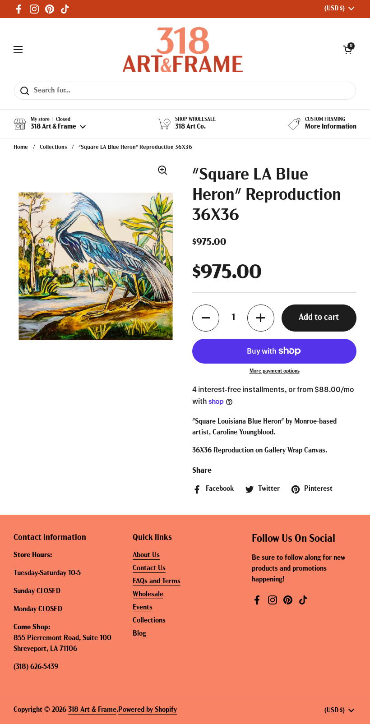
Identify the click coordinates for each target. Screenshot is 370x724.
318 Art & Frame (92, 710)
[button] (347, 50)
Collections (53, 147)
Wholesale (148, 594)
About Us (146, 555)
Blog (139, 633)
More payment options (275, 371)
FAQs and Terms (156, 581)
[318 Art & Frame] (183, 49)
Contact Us (149, 568)
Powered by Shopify (147, 710)
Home (21, 147)
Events (143, 607)
